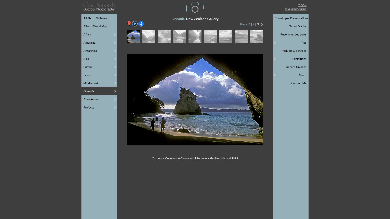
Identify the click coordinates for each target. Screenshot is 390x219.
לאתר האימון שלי (296, 9)
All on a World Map (95, 26)
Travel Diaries (298, 26)
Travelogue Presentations (291, 18)
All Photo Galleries (95, 18)
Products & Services (294, 50)
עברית (302, 5)
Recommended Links (293, 34)
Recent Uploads (296, 67)
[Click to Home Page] (98, 6)
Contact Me (299, 83)
